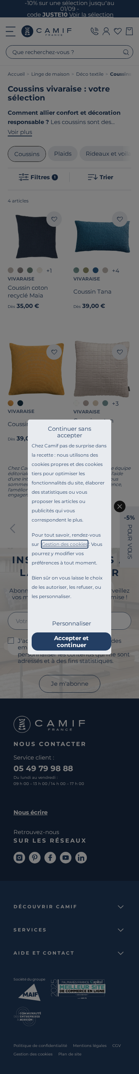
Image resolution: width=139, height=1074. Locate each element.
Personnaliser (71, 623)
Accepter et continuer (71, 641)
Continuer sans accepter (69, 432)
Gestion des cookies (65, 544)
